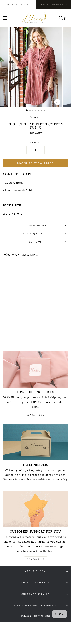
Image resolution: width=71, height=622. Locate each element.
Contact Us (35, 559)
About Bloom (35, 571)
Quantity (35, 142)
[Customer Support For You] (35, 509)
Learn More (35, 415)
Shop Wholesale (18, 4)
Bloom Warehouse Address (35, 606)
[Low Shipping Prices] (35, 369)
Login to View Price (35, 163)
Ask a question (35, 234)
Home (34, 117)
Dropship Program (53, 4)
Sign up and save (35, 583)
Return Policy (35, 226)
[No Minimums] (35, 442)
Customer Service (35, 594)
